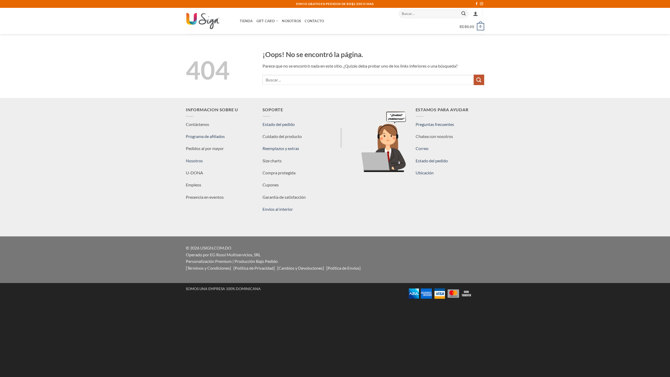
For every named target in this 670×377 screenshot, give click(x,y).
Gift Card (265, 21)
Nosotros (291, 21)
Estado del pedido (279, 124)
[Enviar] (463, 13)
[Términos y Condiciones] (208, 267)
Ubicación (425, 172)
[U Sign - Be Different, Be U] (209, 21)
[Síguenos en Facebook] (476, 4)
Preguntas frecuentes (435, 124)
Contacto (314, 21)
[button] (475, 13)
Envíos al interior (278, 209)
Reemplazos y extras (281, 148)
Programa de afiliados (205, 136)
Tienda (246, 21)
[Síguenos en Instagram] (481, 4)
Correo (422, 148)
